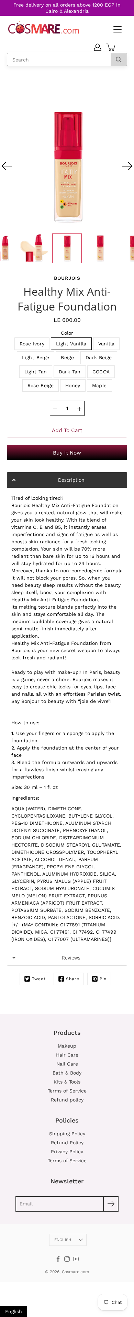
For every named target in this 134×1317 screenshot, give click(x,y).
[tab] (67, 480)
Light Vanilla (71, 343)
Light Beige (35, 357)
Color (67, 333)
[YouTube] (76, 1259)
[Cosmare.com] (44, 27)
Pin (103, 978)
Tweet (39, 978)
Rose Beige (40, 385)
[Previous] (7, 166)
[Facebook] (58, 1259)
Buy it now (67, 453)
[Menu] (116, 29)
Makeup (67, 1046)
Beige (67, 357)
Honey (72, 385)
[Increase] (79, 408)
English (62, 1240)
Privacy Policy (67, 1151)
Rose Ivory (32, 343)
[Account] (97, 47)
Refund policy (67, 1100)
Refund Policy (67, 1142)
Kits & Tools (67, 1082)
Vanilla (106, 343)
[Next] (127, 166)
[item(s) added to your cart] (111, 47)
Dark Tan (70, 371)
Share (72, 978)
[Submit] (111, 1204)
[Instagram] (67, 1259)
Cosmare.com (75, 1271)
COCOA (101, 371)
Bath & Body (67, 1073)
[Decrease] (55, 408)
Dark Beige (99, 357)
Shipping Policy (67, 1133)
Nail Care (67, 1064)
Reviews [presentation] (71, 957)
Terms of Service (67, 1091)
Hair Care (67, 1055)
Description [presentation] (71, 480)
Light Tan (35, 371)
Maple (99, 385)
